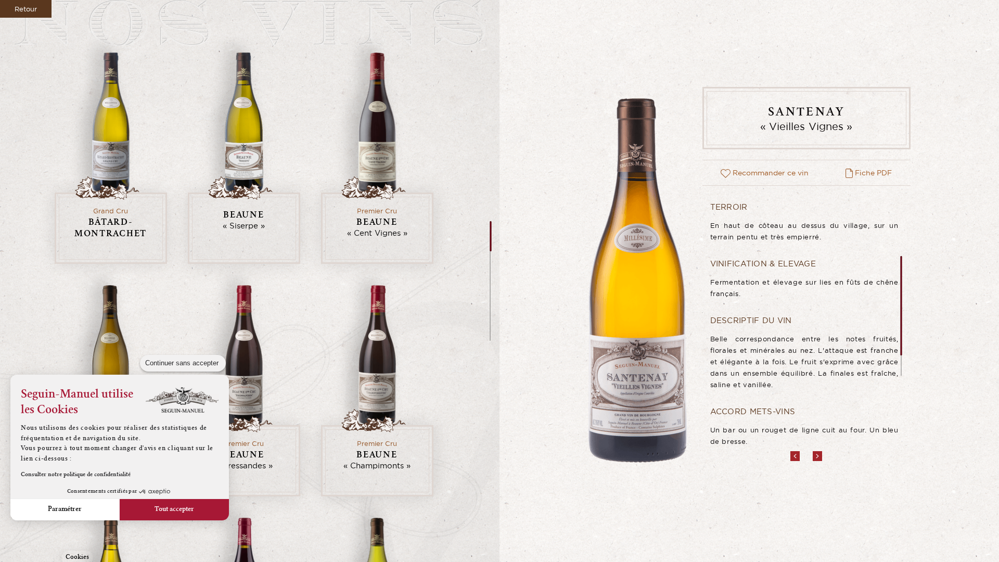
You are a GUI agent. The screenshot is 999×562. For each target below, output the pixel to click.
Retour (26, 8)
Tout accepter (174, 509)
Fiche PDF (872, 173)
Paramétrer (65, 509)
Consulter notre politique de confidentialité (76, 475)
